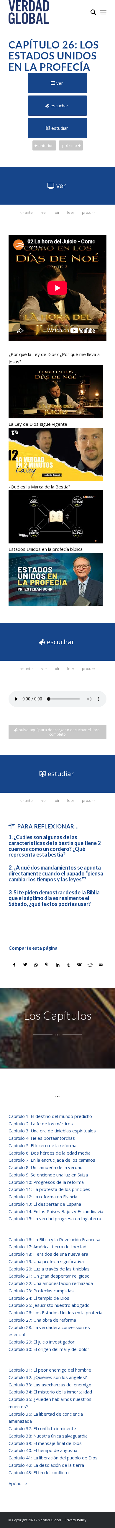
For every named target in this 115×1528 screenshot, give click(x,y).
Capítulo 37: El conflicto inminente (42, 1428)
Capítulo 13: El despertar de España (45, 1204)
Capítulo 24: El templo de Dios (39, 1298)
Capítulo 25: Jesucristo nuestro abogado (49, 1305)
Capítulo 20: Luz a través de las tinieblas (49, 1269)
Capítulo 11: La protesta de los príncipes (49, 1189)
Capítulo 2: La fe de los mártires (41, 1123)
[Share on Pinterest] (47, 965)
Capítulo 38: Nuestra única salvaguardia (48, 1436)
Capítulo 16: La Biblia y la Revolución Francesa (54, 1239)
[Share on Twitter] (25, 965)
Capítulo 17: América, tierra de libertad (47, 1246)
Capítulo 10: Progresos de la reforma (46, 1182)
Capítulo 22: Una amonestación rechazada (51, 1283)
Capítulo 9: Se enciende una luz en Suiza (48, 1175)
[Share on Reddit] (90, 965)
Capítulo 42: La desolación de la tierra (46, 1465)
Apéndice (18, 1483)
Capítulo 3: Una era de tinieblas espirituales (52, 1131)
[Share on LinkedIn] (57, 965)
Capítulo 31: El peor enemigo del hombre (50, 1370)
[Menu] (103, 12)
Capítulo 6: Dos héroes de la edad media (50, 1153)
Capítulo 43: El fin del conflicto (40, 1472)
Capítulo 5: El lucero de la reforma (42, 1145)
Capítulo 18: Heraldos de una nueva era (48, 1254)
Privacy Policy (75, 1520)
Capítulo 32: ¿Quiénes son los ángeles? (48, 1377)
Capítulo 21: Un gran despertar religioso (49, 1276)
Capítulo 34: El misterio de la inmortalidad (50, 1392)
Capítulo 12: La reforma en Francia (43, 1197)
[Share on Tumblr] (68, 965)
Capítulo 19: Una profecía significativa (46, 1261)
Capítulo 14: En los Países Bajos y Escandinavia (56, 1211)
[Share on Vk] (79, 965)
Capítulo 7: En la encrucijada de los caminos (52, 1160)
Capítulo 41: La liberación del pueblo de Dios (53, 1458)
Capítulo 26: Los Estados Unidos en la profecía (55, 1312)
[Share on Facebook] (14, 965)
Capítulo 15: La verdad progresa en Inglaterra (55, 1218)
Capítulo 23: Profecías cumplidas (41, 1291)
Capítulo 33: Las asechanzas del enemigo (50, 1385)
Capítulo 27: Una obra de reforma (42, 1320)
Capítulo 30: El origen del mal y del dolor (49, 1349)
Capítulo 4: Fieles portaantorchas (42, 1138)
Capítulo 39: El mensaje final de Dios (45, 1443)
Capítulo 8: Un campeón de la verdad (46, 1167)
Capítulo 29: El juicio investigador (42, 1342)
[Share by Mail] (101, 965)
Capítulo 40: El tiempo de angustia (43, 1450)
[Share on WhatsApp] (36, 965)
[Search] (90, 12)
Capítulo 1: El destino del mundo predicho (50, 1116)
